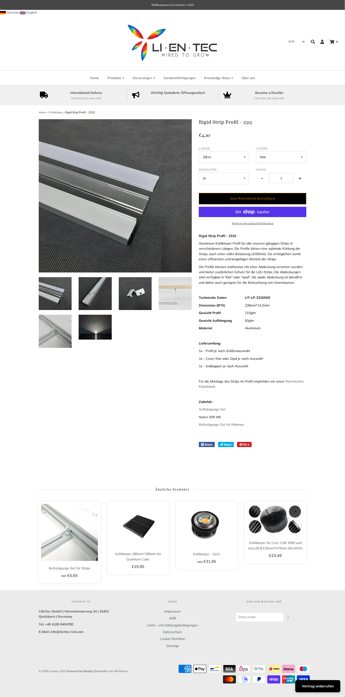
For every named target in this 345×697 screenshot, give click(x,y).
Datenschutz (172, 632)
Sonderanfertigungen (180, 78)
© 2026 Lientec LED (52, 671)
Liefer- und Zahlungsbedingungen (172, 625)
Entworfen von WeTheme (111, 671)
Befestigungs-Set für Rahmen (221, 424)
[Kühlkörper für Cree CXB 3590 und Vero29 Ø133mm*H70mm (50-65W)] (275, 520)
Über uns (248, 78)
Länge (204, 148)
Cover (262, 148)
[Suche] (313, 42)
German (13, 12)
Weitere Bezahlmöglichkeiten (252, 223)
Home (94, 78)
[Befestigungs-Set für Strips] (69, 532)
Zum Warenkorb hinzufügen (252, 198)
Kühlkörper (56, 112)
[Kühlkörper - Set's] (206, 525)
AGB (172, 618)
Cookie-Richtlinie (172, 639)
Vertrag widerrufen (318, 686)
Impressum (172, 611)
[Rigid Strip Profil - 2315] (55, 293)
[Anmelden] (320, 42)
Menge (261, 169)
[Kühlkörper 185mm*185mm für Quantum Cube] (138, 525)
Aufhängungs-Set (212, 409)
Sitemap (172, 646)
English (32, 12)
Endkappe (208, 170)
